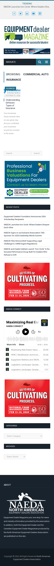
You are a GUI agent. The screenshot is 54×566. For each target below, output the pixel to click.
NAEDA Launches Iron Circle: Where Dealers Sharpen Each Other (28, 7)
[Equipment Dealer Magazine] (27, 34)
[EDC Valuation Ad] (27, 198)
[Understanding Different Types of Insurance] (12, 91)
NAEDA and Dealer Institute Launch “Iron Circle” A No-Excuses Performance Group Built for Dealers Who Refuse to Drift (27, 252)
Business (10, 88)
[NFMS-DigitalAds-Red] (27, 300)
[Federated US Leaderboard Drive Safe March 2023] (27, 53)
